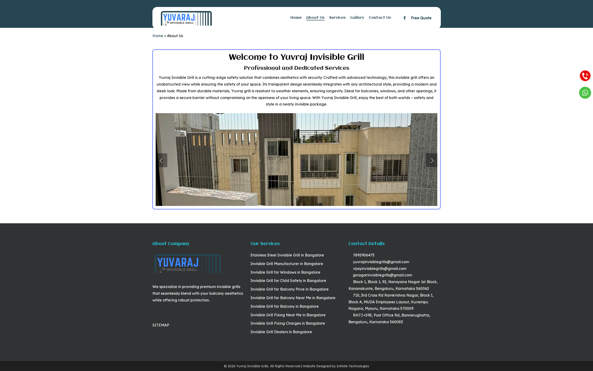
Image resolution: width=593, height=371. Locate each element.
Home (157, 35)
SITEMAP (160, 325)
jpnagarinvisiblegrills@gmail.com (382, 275)
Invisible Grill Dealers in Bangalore (281, 331)
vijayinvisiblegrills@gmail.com (379, 268)
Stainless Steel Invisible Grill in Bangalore (287, 255)
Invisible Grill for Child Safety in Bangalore (288, 280)
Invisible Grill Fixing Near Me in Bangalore (288, 315)
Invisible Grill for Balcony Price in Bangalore (289, 289)
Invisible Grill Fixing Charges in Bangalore (287, 323)
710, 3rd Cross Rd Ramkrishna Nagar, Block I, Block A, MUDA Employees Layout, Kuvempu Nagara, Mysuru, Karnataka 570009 (390, 302)
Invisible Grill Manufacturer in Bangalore (286, 263)
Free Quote (421, 18)
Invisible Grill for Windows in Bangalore (285, 272)
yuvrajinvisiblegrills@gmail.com (380, 261)
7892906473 (363, 255)
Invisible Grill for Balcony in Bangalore (284, 306)
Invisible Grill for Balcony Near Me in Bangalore (292, 297)
